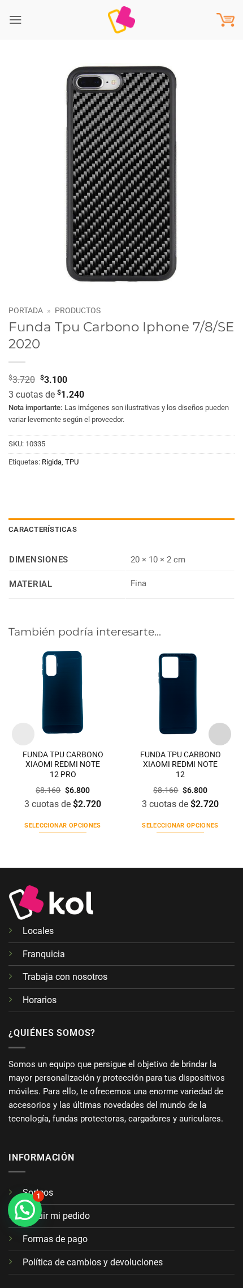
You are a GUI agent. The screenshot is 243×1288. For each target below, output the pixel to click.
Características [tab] (42, 529)
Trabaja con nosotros (65, 976)
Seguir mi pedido (56, 1215)
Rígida (52, 462)
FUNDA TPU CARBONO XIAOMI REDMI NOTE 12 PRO (63, 764)
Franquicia (44, 954)
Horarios (40, 1000)
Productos (78, 310)
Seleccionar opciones (62, 825)
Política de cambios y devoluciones (93, 1262)
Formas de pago (55, 1239)
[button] (15, 19)
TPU (72, 462)
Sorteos (38, 1192)
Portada (25, 310)
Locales (38, 931)
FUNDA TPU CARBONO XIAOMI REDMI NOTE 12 (180, 764)
